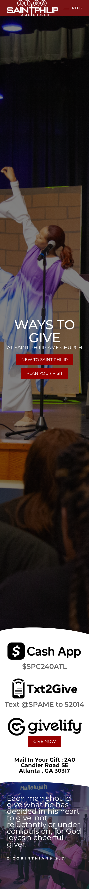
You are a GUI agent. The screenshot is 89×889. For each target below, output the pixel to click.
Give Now (44, 741)
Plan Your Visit (44, 373)
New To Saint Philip (44, 359)
